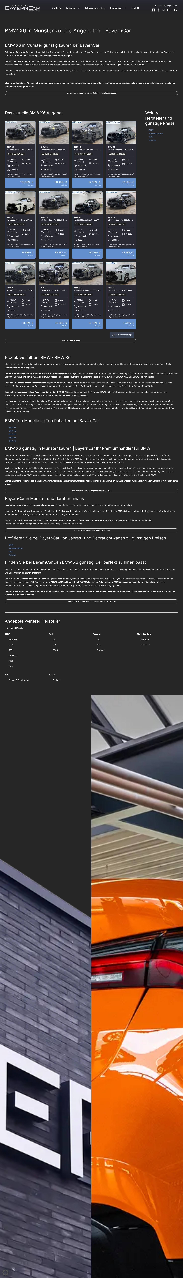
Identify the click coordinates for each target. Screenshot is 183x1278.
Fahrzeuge (71, 8)
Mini (151, 136)
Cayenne (101, 650)
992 (98, 644)
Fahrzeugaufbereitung (95, 8)
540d (11, 644)
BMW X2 (12, 430)
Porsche (152, 140)
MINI (7, 674)
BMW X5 (12, 441)
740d (11, 660)
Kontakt (135, 8)
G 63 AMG (145, 644)
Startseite (56, 8)
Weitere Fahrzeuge (124, 335)
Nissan (52, 674)
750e (11, 666)
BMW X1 (12, 427)
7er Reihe (13, 655)
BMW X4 (12, 437)
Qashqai (56, 680)
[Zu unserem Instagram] (158, 10)
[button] (5, 1272)
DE (175, 10)
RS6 (54, 644)
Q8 (54, 639)
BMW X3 (12, 434)
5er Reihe (13, 639)
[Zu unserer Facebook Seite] (153, 10)
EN (168, 10)
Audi (51, 634)
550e (11, 650)
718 (98, 639)
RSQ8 (55, 650)
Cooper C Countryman (19, 680)
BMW (151, 130)
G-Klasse (145, 639)
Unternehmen (116, 8)
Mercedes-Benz (156, 133)
